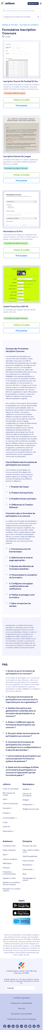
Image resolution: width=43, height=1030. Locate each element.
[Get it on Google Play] (21, 905)
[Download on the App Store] (21, 913)
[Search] (4, 10)
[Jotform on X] (8, 1026)
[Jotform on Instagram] (34, 1026)
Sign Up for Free (33, 3)
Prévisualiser (21, 105)
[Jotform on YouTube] (29, 1026)
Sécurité (21, 1008)
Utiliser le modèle (22, 100)
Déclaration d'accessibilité (21, 1014)
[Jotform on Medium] (17, 1026)
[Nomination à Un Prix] (21, 209)
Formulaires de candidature (29, 25)
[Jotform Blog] (21, 1026)
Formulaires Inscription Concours (19, 31)
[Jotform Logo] (8, 3)
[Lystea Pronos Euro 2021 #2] (21, 284)
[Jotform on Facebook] (4, 1026)
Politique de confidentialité (21, 1003)
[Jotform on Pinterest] (25, 1026)
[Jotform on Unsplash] (38, 1026)
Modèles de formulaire (10, 25)
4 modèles (7, 37)
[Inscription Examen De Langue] (21, 134)
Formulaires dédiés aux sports (14, 93)
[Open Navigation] (41, 3)
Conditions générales (21, 998)
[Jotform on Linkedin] (13, 1026)
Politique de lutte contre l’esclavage (21, 1019)
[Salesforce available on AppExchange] (21, 921)
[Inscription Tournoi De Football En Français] (21, 59)
